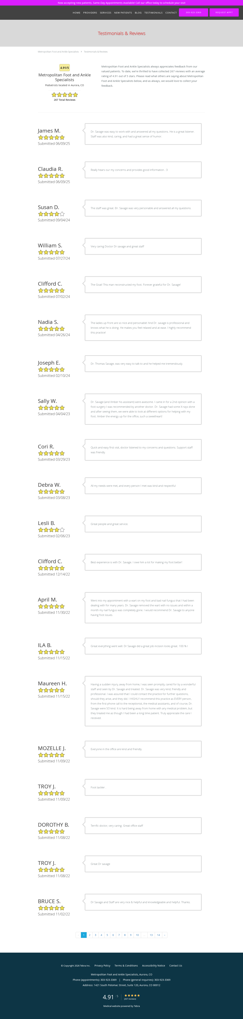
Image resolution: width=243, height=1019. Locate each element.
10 (137, 935)
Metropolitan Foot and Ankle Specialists (58, 51)
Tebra (137, 1006)
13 (151, 935)
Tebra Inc (85, 965)
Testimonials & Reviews (96, 51)
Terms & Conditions (126, 965)
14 (158, 935)
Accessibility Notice (153, 965)
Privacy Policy (102, 965)
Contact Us (175, 965)
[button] (224, 12)
